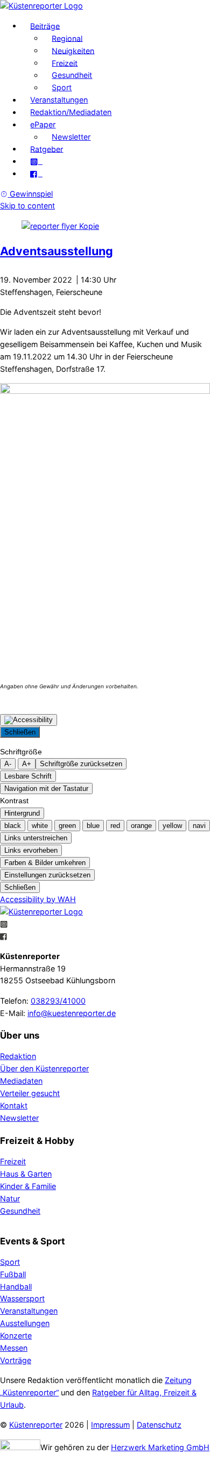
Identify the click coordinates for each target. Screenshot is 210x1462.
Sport (62, 87)
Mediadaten (21, 1080)
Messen (13, 1347)
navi (199, 826)
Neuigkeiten (73, 50)
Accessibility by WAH (38, 899)
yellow (172, 826)
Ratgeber (46, 148)
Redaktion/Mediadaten (70, 112)
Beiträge (45, 25)
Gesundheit (72, 75)
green (67, 826)
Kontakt (13, 1105)
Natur (10, 1198)
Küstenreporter (35, 1424)
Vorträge (15, 1360)
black (12, 826)
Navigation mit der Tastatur (46, 788)
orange (141, 826)
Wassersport (22, 1298)
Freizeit (65, 62)
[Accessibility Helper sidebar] (28, 720)
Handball (16, 1286)
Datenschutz (159, 1424)
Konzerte (16, 1335)
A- (7, 764)
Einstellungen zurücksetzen (47, 875)
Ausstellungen (25, 1323)
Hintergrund (22, 813)
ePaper (42, 124)
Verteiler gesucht (30, 1093)
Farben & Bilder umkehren (45, 863)
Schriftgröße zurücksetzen (81, 764)
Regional (67, 37)
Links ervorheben (31, 850)
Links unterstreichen (35, 838)
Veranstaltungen (59, 99)
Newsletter (71, 136)
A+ (26, 764)
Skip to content (27, 205)
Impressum (110, 1424)
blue (93, 826)
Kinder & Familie (28, 1186)
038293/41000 (58, 1000)
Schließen (20, 732)
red (115, 826)
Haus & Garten (26, 1173)
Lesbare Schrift (28, 776)
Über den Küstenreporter (44, 1068)
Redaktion (18, 1056)
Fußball (13, 1274)
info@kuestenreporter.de (71, 1013)
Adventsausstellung (56, 251)
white (40, 826)
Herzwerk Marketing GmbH (160, 1447)
